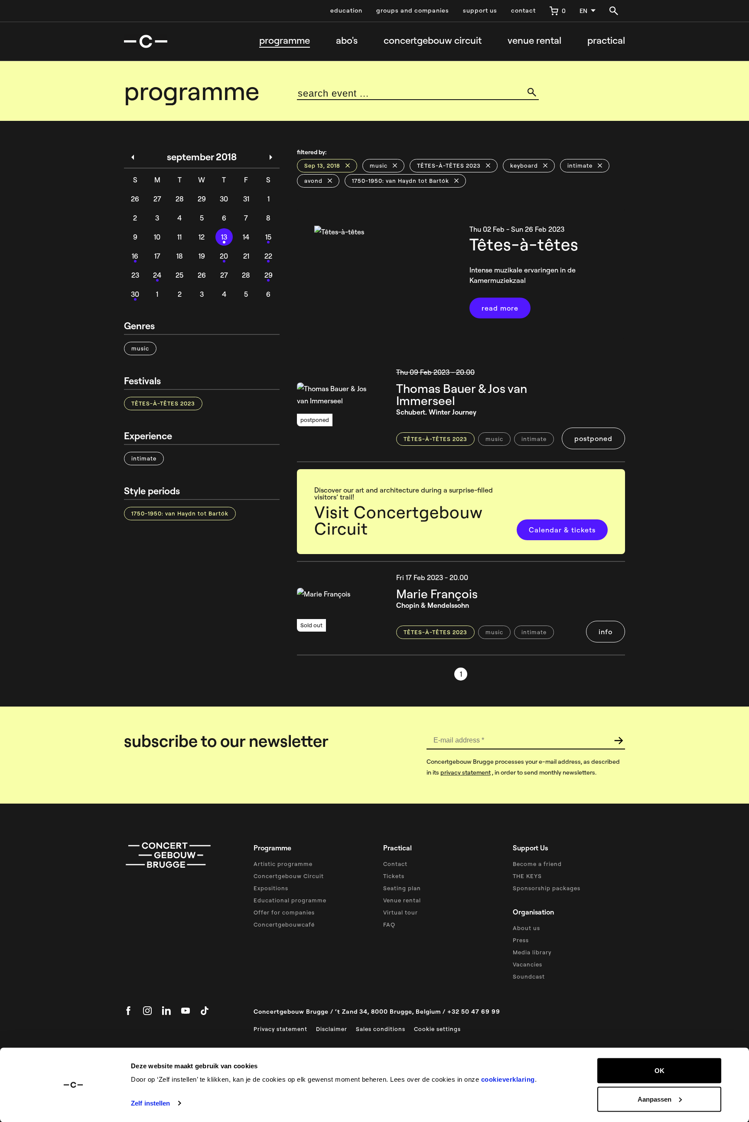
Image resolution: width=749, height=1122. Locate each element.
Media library (532, 952)
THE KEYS (527, 875)
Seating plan (402, 888)
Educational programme (290, 900)
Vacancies (527, 964)
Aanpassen (654, 1099)
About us (526, 927)
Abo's (347, 40)
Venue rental (534, 40)
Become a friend (537, 863)
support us (480, 10)
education (346, 10)
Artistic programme (283, 863)
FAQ (389, 924)
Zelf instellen (150, 1103)
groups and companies (412, 10)
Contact (395, 863)
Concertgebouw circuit (433, 40)
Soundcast (529, 976)
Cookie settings (437, 1028)
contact (523, 10)
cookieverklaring (508, 1079)
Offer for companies (284, 912)
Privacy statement (280, 1028)
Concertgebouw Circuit (289, 875)
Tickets (393, 875)
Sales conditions (380, 1028)
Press (521, 940)
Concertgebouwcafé (284, 924)
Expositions (271, 888)
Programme (284, 40)
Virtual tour (400, 912)
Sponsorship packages (546, 888)
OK (659, 1070)
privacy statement (465, 772)
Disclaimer (331, 1028)
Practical (606, 40)
